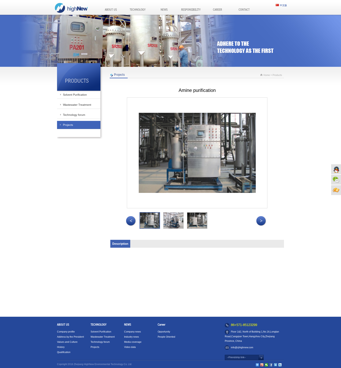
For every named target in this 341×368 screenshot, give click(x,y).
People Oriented (166, 336)
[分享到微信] (266, 364)
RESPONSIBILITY (190, 9)
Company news (132, 331)
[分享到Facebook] (271, 364)
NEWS (164, 9)
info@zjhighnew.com (242, 347)
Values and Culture (67, 342)
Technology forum (74, 114)
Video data (130, 347)
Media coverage (132, 342)
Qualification (63, 352)
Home (266, 75)
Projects (68, 124)
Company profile (66, 331)
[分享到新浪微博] (262, 364)
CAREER (217, 9)
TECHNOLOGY (137, 9)
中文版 (283, 5)
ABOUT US (111, 9)
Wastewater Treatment (77, 104)
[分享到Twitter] (280, 364)
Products (277, 75)
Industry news (131, 336)
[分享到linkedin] (275, 364)
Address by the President (70, 336)
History (61, 347)
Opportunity (164, 331)
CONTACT (244, 9)
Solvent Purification (75, 94)
